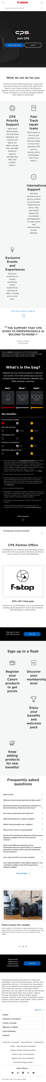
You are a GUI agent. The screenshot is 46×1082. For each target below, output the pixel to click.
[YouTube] (33, 1073)
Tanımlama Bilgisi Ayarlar (23, 1062)
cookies (9, 352)
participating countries (27, 460)
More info (10, 485)
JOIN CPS (32, 634)
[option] (23, 592)
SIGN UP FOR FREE (14, 45)
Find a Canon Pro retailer (16, 925)
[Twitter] (28, 1073)
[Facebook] (12, 1073)
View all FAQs (21, 873)
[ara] (3, 2)
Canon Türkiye (22, 1068)
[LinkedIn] (23, 1073)
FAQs (40, 471)
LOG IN (33, 45)
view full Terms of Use (33, 507)
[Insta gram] (18, 1073)
